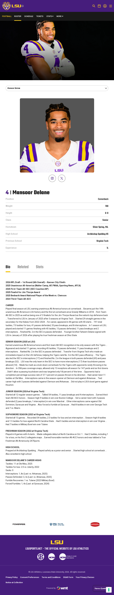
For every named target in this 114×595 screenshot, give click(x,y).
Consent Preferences (29, 577)
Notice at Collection (14, 582)
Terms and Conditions (51, 577)
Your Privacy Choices (85, 577)
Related (23, 267)
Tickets (39, 16)
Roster (17, 16)
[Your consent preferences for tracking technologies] (109, 590)
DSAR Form (68, 577)
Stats (49, 16)
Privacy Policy (12, 577)
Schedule (28, 16)
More (59, 16)
